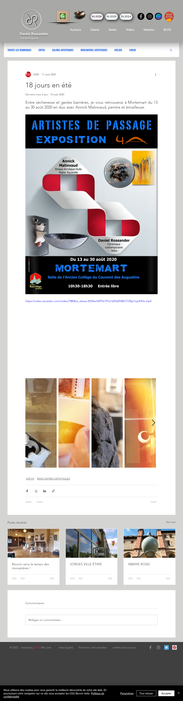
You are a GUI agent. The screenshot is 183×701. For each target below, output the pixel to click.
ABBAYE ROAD (139, 564)
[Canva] (158, 16)
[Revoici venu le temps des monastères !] (33, 543)
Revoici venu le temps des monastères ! (30, 566)
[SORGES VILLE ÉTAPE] (91, 543)
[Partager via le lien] (53, 491)
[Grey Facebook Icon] (150, 647)
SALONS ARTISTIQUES (62, 50)
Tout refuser (146, 693)
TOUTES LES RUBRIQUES (19, 50)
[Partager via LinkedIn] (44, 491)
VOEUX (132, 50)
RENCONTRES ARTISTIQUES (94, 50)
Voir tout (170, 522)
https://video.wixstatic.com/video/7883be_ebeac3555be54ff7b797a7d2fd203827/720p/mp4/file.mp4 (88, 301)
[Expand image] (41, 423)
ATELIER (118, 50)
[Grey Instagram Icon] (158, 647)
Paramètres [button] (126, 693)
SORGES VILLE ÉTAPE (86, 564)
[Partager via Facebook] (27, 491)
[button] (63, 16)
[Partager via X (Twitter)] (36, 491)
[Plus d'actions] (155, 74)
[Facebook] (140, 16)
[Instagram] (149, 16)
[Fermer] (179, 693)
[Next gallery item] (153, 423)
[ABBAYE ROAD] (149, 543)
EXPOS (41, 50)
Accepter (166, 693)
